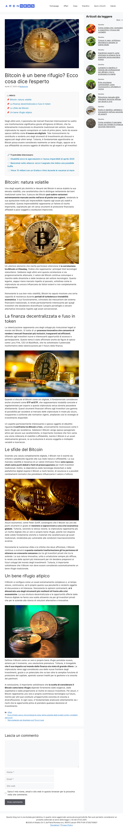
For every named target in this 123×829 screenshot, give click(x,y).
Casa (75, 6)
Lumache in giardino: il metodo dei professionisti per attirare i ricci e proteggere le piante (109, 71)
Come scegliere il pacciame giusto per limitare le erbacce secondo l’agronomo (110, 124)
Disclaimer (54, 825)
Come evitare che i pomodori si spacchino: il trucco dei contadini (110, 30)
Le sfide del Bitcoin (19, 108)
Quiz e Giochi (100, 6)
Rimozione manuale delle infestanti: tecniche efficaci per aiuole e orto (109, 99)
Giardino (85, 6)
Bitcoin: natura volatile (20, 99)
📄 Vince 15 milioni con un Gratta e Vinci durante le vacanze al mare (40, 170)
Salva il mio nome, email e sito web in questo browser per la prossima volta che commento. (41, 793)
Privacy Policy (67, 825)
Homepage (54, 6)
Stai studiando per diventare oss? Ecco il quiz (26, 720)
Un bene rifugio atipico (21, 112)
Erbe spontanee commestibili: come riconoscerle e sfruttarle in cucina (109, 85)
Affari (66, 6)
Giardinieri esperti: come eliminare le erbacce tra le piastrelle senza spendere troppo (109, 56)
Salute (113, 6)
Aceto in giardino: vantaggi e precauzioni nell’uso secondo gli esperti (110, 112)
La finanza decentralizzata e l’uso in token (30, 104)
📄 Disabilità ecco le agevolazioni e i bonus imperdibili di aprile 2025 (40, 159)
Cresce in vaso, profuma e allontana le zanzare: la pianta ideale (109, 42)
